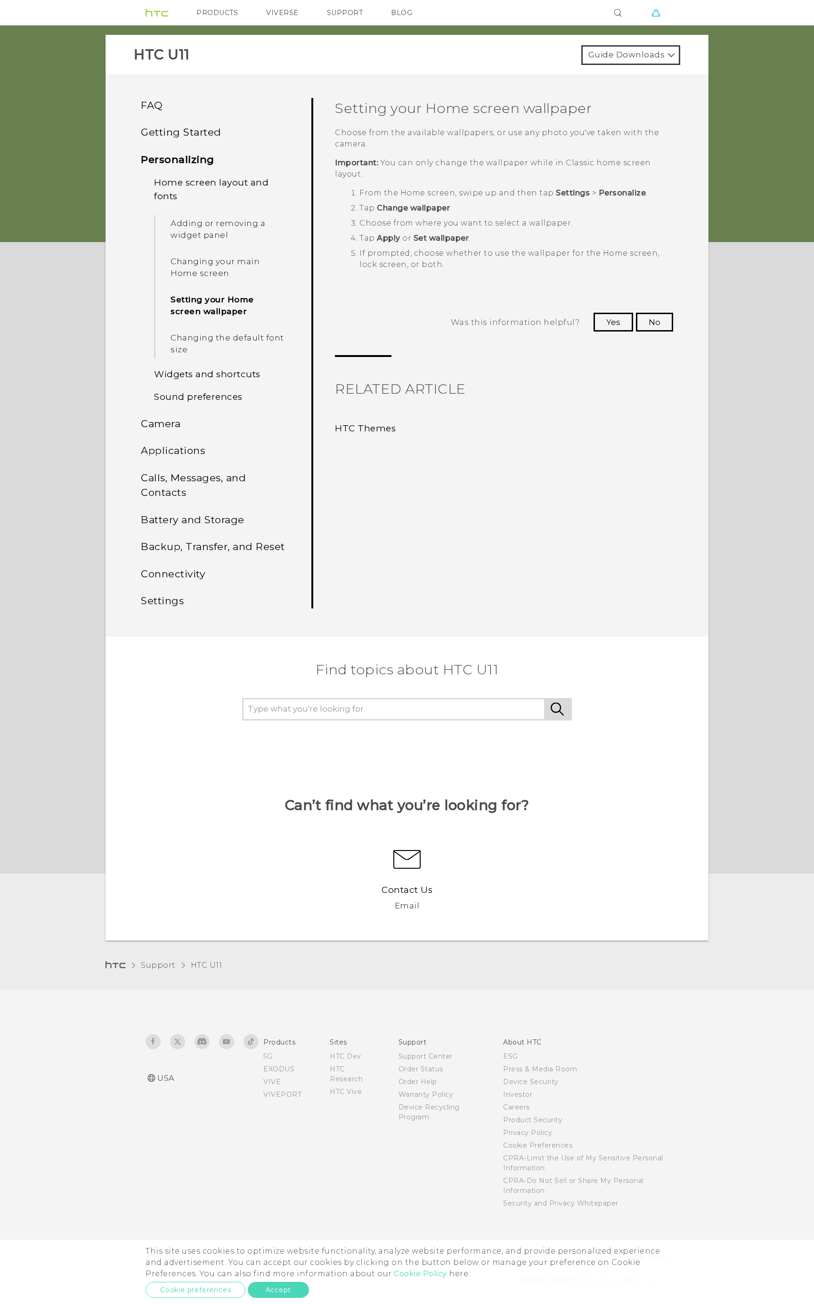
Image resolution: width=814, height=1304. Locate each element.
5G (267, 1056)
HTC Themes (365, 428)
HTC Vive (346, 1091)
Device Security (531, 1081)
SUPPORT (345, 12)
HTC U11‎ (206, 965)
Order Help (418, 1081)
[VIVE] (656, 13)
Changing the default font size (227, 344)
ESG (510, 1056)
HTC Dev (345, 1056)
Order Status (421, 1069)
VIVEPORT (282, 1094)
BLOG (401, 12)
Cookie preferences (195, 1290)
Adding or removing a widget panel (218, 229)
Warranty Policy (426, 1094)
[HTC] (157, 12)
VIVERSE (282, 12)
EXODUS (278, 1069)
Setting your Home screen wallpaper (212, 305)
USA (165, 1078)
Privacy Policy (527, 1132)
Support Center (426, 1056)
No (654, 322)
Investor (517, 1094)
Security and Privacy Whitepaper (561, 1203)
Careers (516, 1107)
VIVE (272, 1081)
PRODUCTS (217, 12)
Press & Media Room (540, 1069)
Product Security (532, 1120)
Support (158, 965)
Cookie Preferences (537, 1145)
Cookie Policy (420, 1273)
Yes (613, 322)
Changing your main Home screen (215, 267)
